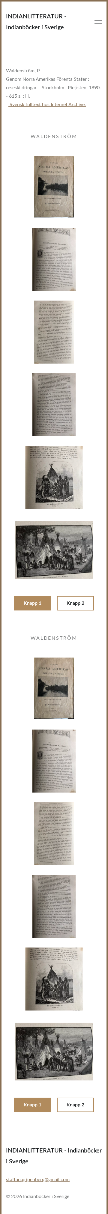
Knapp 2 (75, 603)
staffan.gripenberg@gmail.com (38, 1179)
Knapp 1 (32, 603)
